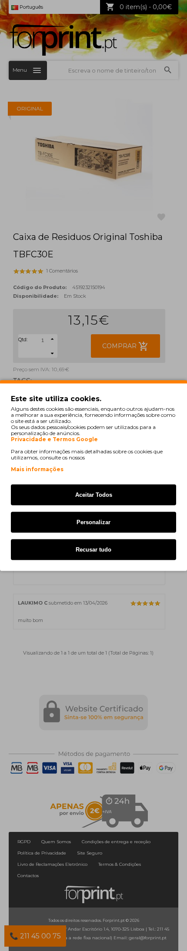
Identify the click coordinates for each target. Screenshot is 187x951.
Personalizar (93, 522)
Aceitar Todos (93, 495)
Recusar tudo (93, 549)
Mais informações (37, 469)
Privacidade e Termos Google (54, 439)
